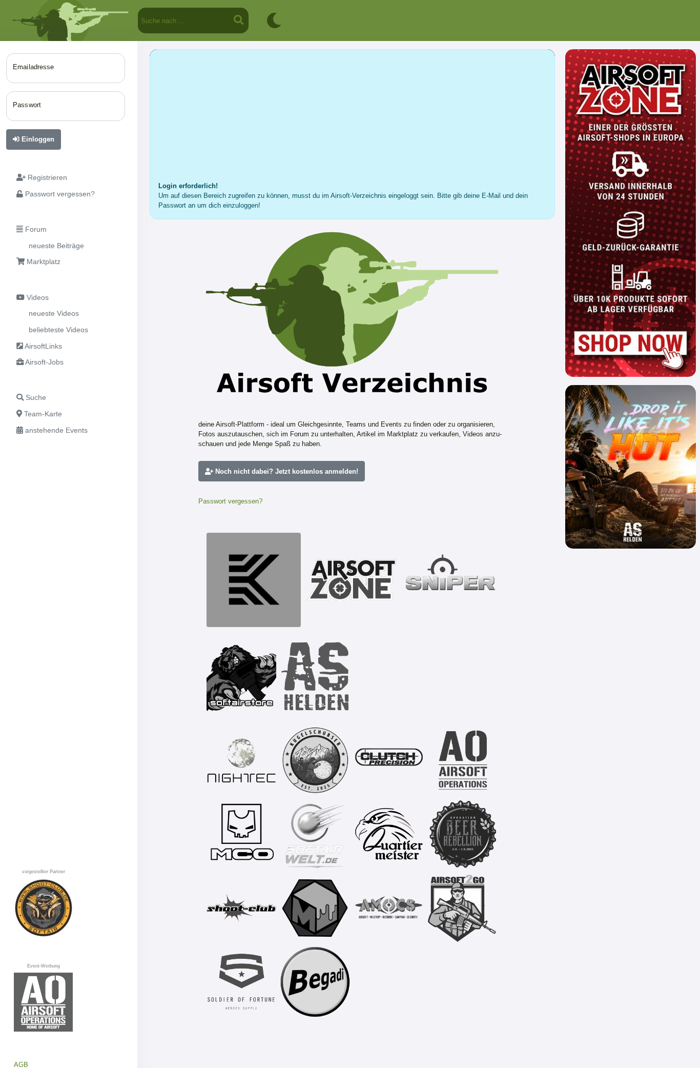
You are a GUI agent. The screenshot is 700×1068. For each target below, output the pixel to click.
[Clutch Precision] (389, 760)
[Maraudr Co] (241, 834)
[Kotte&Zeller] (254, 580)
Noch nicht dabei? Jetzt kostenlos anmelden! (285, 471)
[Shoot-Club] (241, 908)
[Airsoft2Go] (463, 908)
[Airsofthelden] (315, 676)
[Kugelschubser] (315, 760)
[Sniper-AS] (450, 580)
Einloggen (36, 139)
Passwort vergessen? (230, 501)
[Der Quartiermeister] (389, 834)
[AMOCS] (389, 908)
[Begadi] (315, 982)
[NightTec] (241, 760)
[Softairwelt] (315, 834)
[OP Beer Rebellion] (463, 834)
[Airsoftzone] (352, 580)
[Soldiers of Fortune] (241, 982)
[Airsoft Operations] (463, 760)
